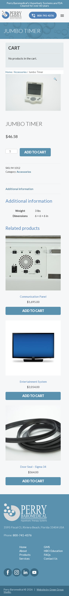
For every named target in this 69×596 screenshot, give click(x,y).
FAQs (47, 554)
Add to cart (35, 152)
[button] (55, 79)
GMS (47, 547)
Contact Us (50, 558)
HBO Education (53, 550)
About (23, 550)
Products (25, 554)
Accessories (20, 72)
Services (24, 558)
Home (9, 72)
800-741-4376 (22, 535)
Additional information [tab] (19, 189)
